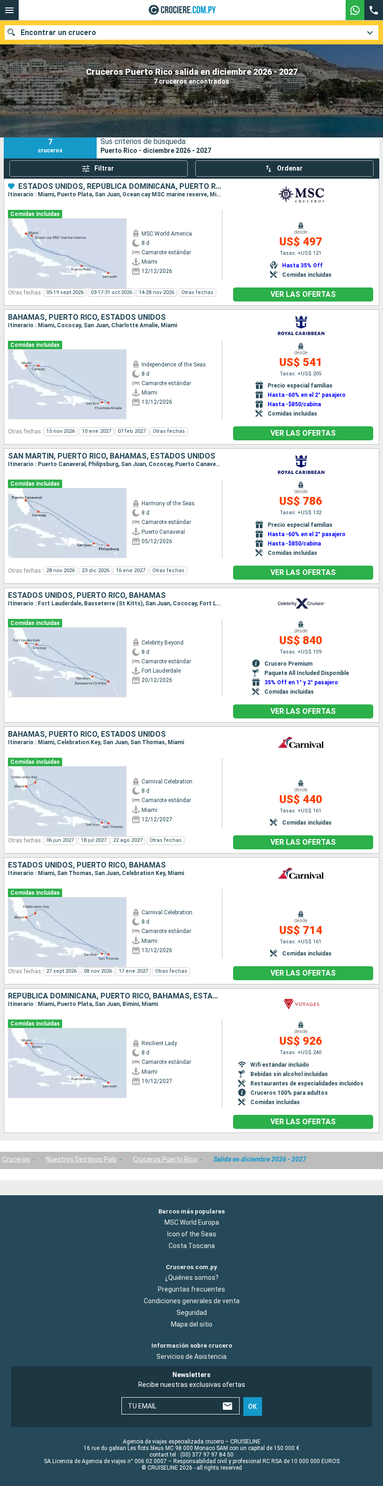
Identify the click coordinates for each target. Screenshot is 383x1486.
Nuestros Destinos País (81, 1159)
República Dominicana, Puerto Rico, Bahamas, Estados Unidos (115, 996)
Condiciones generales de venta (192, 1301)
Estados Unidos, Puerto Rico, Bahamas (87, 595)
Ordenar (290, 168)
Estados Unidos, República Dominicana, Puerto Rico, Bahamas (120, 186)
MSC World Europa (191, 1222)
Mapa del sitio (192, 1324)
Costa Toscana (192, 1245)
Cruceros (16, 1159)
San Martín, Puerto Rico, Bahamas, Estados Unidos (111, 456)
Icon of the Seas (191, 1234)
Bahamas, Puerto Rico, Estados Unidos (87, 317)
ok (252, 1406)
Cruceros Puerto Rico (165, 1159)
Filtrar (104, 168)
